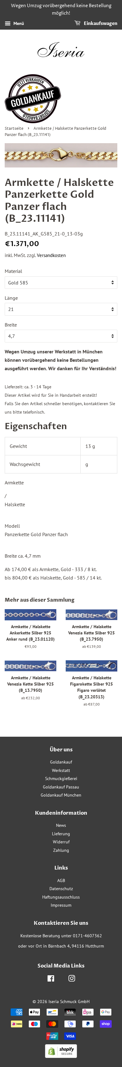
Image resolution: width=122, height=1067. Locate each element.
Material (13, 271)
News (61, 825)
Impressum (61, 905)
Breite (11, 325)
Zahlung (61, 850)
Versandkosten (51, 255)
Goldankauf (61, 762)
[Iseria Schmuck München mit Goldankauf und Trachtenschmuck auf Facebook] (50, 979)
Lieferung (61, 834)
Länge (11, 298)
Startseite (14, 128)
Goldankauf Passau (61, 787)
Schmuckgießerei (61, 778)
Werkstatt (61, 770)
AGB (61, 880)
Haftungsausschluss (61, 897)
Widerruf (61, 842)
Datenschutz (61, 888)
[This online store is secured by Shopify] (61, 1056)
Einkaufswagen (100, 24)
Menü (18, 23)
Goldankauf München (61, 795)
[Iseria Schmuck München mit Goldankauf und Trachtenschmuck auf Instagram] (71, 979)
